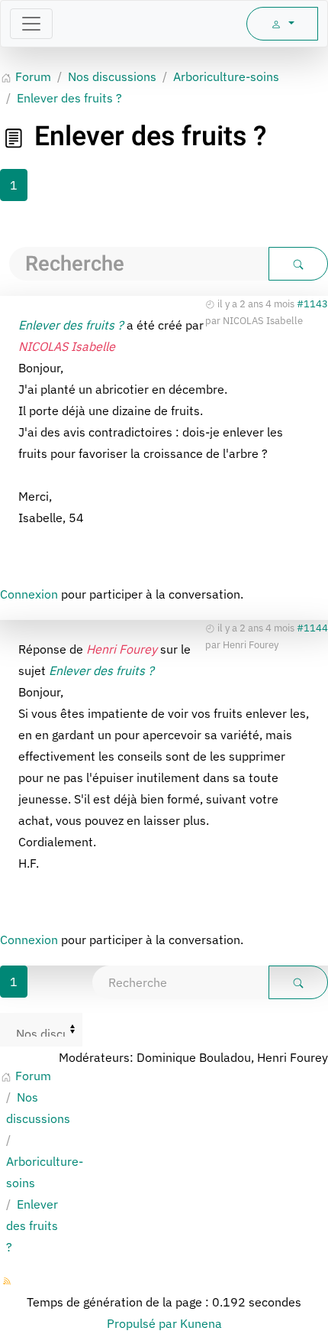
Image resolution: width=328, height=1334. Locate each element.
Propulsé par (143, 1323)
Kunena (201, 1323)
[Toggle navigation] (31, 23)
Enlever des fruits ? (71, 325)
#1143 (312, 303)
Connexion (29, 594)
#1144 (312, 628)
